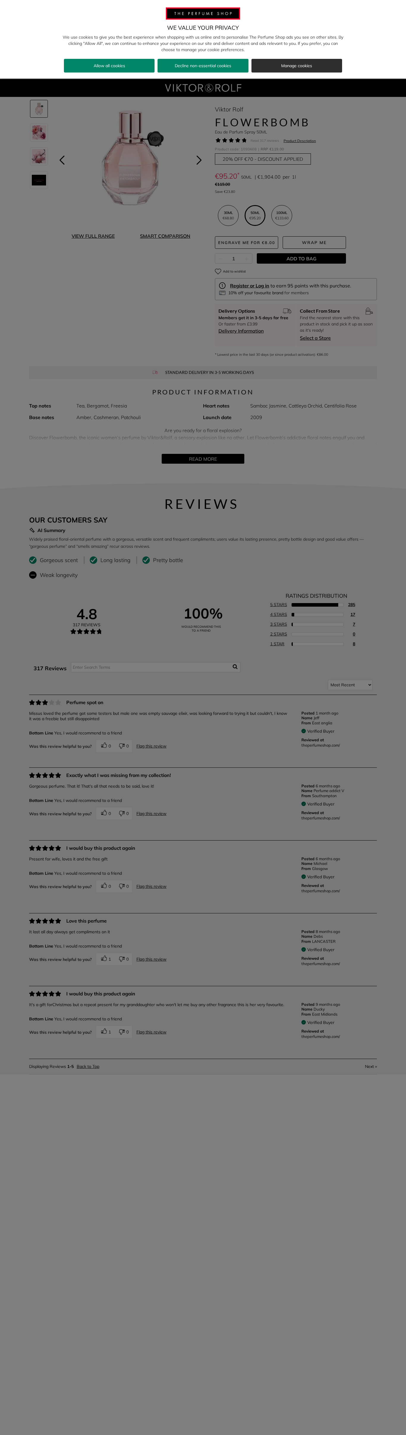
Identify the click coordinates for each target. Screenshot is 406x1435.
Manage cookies (296, 65)
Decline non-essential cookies (203, 65)
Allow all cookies (109, 65)
